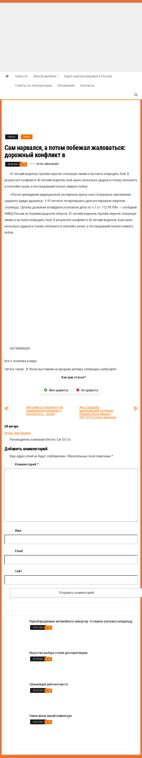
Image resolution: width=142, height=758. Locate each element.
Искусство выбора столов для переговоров (58, 653)
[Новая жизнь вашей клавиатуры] (17, 727)
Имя (18, 530)
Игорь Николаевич (48, 164)
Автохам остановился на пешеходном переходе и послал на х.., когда (44, 411)
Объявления (66, 85)
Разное (26, 137)
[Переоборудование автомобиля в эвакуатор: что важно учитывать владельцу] (17, 633)
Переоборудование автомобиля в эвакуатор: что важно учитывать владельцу (80, 621)
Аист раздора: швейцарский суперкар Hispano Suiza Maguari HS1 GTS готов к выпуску (97, 412)
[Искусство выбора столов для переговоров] (17, 664)
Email (19, 551)
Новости (21, 76)
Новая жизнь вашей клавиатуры (50, 716)
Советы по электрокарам (33, 85)
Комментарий (27, 464)
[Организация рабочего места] (17, 696)
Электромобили (45, 76)
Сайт (18, 571)
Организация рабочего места (48, 684)
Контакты (87, 85)
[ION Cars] (7, 76)
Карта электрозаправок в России (88, 76)
